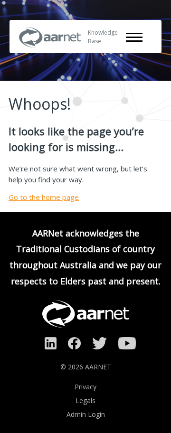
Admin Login (85, 414)
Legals (85, 400)
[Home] (50, 53)
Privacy (85, 386)
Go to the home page (44, 197)
